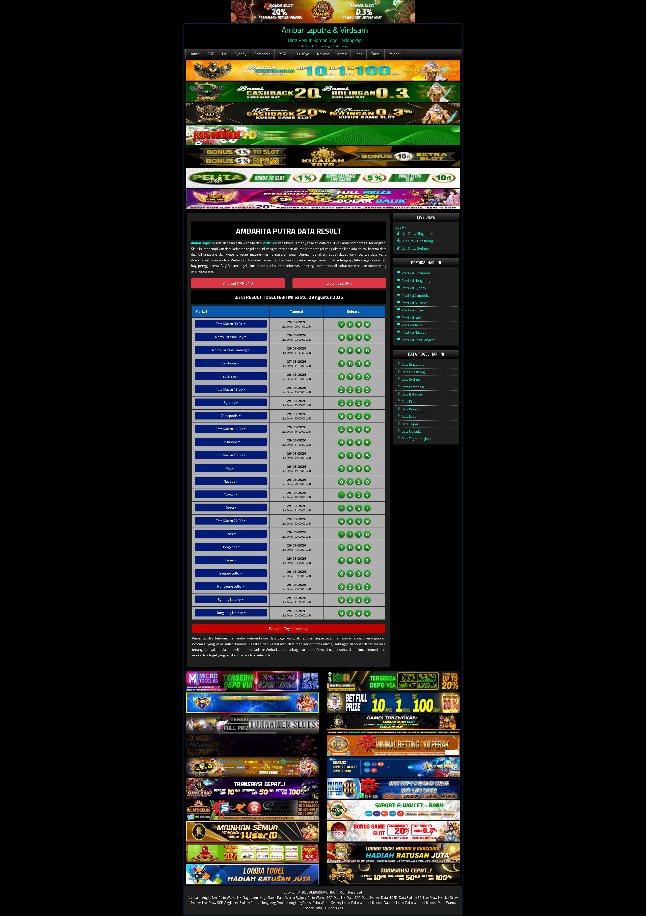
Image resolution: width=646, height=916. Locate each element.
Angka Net (209, 897)
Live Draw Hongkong (417, 240)
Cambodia (262, 54)
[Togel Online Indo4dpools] (252, 874)
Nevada (323, 54)
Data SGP (353, 897)
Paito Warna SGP (320, 897)
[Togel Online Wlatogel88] (252, 810)
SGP (210, 54)
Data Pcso (408, 401)
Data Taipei (409, 424)
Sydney (240, 54)
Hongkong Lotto (229, 586)
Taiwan (229, 494)
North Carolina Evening (229, 350)
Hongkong (229, 547)
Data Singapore (413, 364)
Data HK (339, 897)
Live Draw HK (432, 897)
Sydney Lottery (229, 599)
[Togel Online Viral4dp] (323, 199)
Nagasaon (250, 897)
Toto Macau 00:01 (229, 323)
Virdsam (195, 897)
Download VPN (339, 283)
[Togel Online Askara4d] (252, 767)
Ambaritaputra (203, 242)
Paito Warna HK (230, 897)
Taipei (376, 54)
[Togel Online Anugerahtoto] (393, 767)
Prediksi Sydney (413, 287)
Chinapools (229, 415)
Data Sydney (411, 379)
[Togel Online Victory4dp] (252, 702)
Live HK (401, 227)
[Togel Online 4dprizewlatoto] (252, 831)
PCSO (283, 54)
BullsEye (302, 54)
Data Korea (409, 409)
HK (224, 54)
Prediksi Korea (412, 310)
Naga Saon (267, 897)
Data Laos (408, 416)
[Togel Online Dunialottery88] (393, 745)
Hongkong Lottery (229, 612)
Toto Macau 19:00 (229, 455)
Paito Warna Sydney (291, 897)
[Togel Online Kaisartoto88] (252, 853)
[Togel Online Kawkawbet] (252, 724)
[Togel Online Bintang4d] (252, 788)
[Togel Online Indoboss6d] (393, 681)
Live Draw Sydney (415, 248)
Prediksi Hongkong (415, 280)
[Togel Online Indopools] (393, 831)
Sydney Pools (249, 902)
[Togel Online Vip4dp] (393, 724)
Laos (359, 54)
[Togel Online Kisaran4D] (323, 135)
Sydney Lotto (229, 573)
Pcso (229, 468)
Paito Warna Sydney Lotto (331, 902)
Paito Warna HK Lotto (366, 902)
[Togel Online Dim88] (323, 92)
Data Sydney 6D (410, 897)
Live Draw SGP (212, 902)
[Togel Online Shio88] (393, 853)
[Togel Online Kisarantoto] (323, 156)
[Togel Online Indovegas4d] (393, 874)
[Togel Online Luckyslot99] (393, 702)
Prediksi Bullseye (414, 302)
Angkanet (231, 902)
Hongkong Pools (273, 902)
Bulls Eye (229, 376)
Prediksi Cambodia (415, 295)
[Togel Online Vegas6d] (252, 745)
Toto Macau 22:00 (229, 520)
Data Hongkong (413, 372)
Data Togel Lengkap (416, 438)
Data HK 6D (389, 897)
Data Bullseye (411, 394)
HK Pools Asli (333, 907)
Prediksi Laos (411, 317)
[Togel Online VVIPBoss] (323, 70)
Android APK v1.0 (238, 283)
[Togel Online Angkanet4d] (393, 810)
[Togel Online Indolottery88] (393, 788)
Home (194, 54)
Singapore (229, 441)
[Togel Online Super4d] (323, 113)
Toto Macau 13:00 (229, 389)
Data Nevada (411, 431)
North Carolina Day (229, 336)
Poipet (394, 54)
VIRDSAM (270, 242)
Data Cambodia (412, 386)
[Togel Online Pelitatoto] (323, 178)
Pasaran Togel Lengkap (288, 629)
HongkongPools (299, 902)
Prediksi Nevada (413, 332)
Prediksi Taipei (412, 325)
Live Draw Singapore (417, 233)
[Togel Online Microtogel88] (252, 681)
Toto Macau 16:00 (229, 428)
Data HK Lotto (394, 902)
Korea (342, 54)
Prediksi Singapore (415, 273)
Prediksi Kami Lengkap (418, 339)
